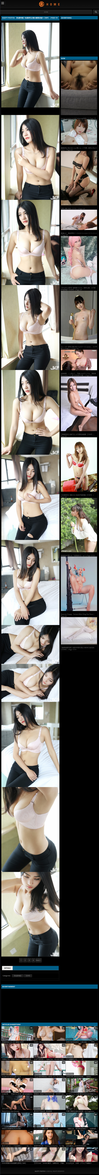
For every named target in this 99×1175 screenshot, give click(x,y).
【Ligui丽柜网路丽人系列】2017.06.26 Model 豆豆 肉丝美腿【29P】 (49, 1077)
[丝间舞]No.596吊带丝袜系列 (76, 1146)
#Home (46, 12)
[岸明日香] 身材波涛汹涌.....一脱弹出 (78, 1077)
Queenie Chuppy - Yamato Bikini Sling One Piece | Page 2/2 (77, 615)
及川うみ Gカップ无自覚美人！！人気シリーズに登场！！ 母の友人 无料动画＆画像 (17, 1146)
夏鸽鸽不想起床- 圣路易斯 (43, 1111)
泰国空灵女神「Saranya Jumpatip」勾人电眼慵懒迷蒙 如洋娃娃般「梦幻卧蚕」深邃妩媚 (49, 1146)
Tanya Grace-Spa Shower (10, 1111)
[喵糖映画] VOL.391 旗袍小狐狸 (13, 1042)
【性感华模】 (17, 976)
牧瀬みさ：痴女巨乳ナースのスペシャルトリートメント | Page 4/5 (79, 234)
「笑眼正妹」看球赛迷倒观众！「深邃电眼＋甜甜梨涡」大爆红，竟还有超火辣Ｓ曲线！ (82, 1129)
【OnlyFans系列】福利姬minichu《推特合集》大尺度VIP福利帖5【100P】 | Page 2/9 (78, 289)
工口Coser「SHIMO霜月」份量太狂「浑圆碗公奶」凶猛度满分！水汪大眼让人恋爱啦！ (49, 1163)
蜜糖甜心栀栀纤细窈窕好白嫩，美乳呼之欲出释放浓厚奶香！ (49, 1094)
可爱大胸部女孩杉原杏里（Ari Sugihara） (80, 1111)
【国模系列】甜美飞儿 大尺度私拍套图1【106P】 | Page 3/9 (77, 435)
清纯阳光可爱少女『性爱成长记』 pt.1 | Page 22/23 (78, 555)
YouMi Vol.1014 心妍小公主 (11, 1077)
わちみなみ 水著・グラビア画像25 (78, 1163)
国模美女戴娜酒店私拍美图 (11, 1129)
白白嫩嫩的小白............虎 (74, 1059)
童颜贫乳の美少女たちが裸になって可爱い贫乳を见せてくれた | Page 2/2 (79, 149)
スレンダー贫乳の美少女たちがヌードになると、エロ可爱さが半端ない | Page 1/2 (79, 348)
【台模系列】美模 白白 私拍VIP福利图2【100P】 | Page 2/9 (77, 496)
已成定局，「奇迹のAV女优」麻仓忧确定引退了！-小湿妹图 (17, 1094)
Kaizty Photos (49, 4)
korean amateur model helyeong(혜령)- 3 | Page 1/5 (78, 118)
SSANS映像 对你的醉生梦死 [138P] (14, 1163)
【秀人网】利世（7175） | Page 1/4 (73, 209)
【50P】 (28, 976)
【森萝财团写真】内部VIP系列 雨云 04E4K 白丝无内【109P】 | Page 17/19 (77, 649)
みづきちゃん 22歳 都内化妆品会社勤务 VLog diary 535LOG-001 (82, 1094)
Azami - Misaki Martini (42, 1042)
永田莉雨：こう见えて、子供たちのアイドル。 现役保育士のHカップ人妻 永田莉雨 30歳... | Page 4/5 (78, 374)
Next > (38, 960)
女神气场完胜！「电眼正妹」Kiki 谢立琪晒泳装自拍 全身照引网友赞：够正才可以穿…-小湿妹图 (49, 1059)
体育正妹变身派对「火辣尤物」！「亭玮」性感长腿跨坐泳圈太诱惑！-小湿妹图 (82, 1042)
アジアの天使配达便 (41, 1129)
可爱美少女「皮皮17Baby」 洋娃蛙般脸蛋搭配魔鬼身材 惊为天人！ (17, 1059)
